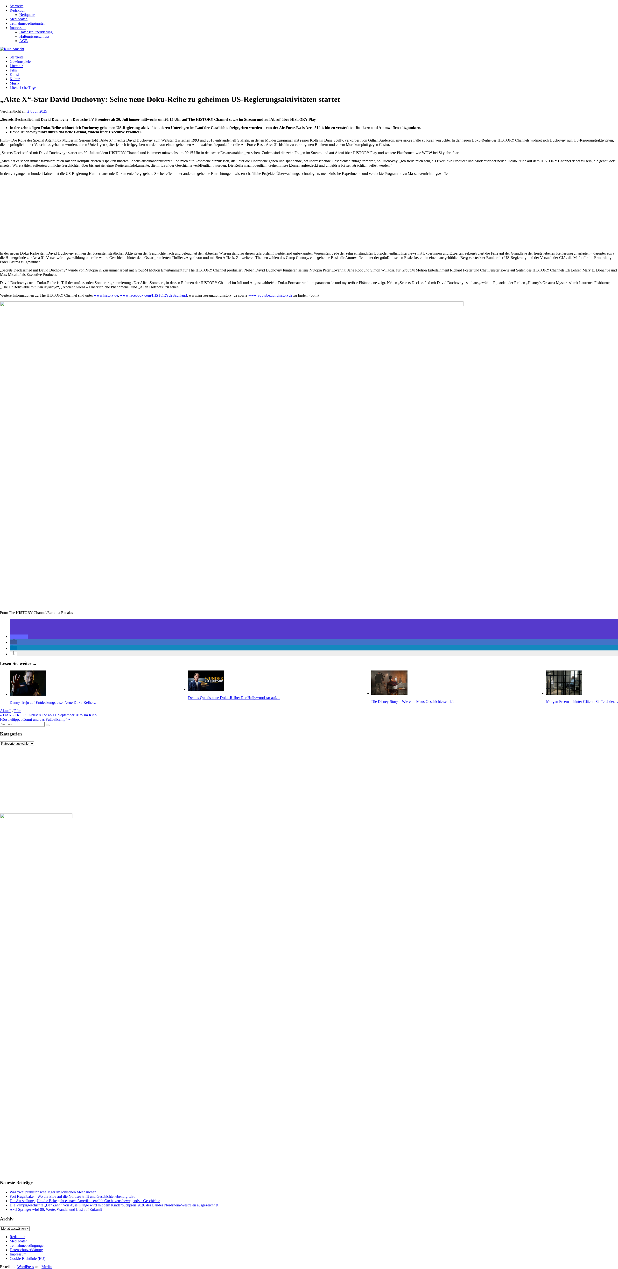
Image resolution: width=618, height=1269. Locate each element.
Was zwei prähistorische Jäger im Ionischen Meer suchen (53, 1192)
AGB (23, 41)
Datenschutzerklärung (36, 32)
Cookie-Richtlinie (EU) (27, 1258)
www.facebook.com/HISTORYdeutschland (153, 295)
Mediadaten (19, 19)
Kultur (15, 79)
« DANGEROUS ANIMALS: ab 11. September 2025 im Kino (48, 715)
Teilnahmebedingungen (27, 23)
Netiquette (27, 15)
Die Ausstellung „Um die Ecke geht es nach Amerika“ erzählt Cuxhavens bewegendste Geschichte (85, 1201)
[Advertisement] (145, 213)
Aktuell (5, 711)
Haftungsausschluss (34, 36)
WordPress (25, 1267)
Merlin (47, 1267)
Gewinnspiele (20, 61)
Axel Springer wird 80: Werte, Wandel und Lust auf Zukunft (56, 1209)
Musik (14, 83)
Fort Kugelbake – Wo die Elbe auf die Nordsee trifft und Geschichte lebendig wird (72, 1196)
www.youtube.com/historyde (270, 295)
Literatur (16, 66)
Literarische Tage (23, 88)
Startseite (16, 6)
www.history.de (106, 295)
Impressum (18, 28)
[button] (19, 636)
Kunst (14, 74)
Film (13, 70)
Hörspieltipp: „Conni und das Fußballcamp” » (35, 719)
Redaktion (17, 10)
